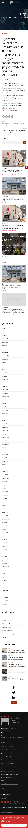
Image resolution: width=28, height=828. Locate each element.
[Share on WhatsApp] (12, 116)
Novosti (5, 34)
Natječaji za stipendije (7, 630)
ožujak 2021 (5, 549)
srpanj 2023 (5, 454)
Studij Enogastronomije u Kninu (16, 672)
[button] (2, 821)
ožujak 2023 (5, 468)
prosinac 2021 (5, 519)
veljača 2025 (5, 389)
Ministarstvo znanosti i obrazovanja (8, 771)
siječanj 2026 (5, 352)
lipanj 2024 (4, 417)
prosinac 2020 (5, 560)
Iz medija (4, 620)
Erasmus (4, 617)
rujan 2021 (4, 529)
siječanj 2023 (5, 474)
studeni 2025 (5, 359)
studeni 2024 (5, 400)
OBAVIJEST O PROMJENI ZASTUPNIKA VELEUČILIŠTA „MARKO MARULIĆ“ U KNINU (16, 679)
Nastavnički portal (4, 786)
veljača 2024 (5, 430)
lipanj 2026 (4, 335)
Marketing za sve (10, 812)
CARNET (2, 780)
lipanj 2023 (4, 457)
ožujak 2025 (5, 386)
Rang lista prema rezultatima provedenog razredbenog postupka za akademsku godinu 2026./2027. (16, 658)
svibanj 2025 (5, 379)
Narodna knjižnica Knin (5, 783)
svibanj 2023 (5, 461)
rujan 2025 (4, 366)
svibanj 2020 (5, 583)
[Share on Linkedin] (9, 116)
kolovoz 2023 (5, 451)
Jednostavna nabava (7, 623)
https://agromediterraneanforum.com (11, 110)
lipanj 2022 (4, 498)
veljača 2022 (5, 512)
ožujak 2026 (5, 345)
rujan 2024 (4, 406)
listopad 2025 (5, 362)
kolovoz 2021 (5, 532)
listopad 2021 (5, 526)
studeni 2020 (5, 563)
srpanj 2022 (5, 495)
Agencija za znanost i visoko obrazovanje (9, 774)
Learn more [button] (23, 819)
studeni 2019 (5, 600)
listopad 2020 (5, 566)
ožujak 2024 (5, 427)
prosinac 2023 (5, 437)
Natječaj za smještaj (6, 174)
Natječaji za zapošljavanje (8, 314)
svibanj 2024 (5, 420)
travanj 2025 (5, 383)
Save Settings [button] (14, 825)
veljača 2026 (5, 349)
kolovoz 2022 (5, 492)
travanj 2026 (5, 342)
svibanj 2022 (5, 502)
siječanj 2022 (5, 515)
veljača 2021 (5, 553)
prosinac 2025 (5, 355)
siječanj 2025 (5, 393)
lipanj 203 (4, 604)
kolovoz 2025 (5, 369)
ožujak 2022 (5, 509)
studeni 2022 (5, 481)
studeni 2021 (5, 522)
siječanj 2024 (5, 434)
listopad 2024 (5, 403)
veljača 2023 (5, 471)
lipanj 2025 (4, 376)
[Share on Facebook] (3, 116)
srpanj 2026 (5, 332)
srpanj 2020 (5, 577)
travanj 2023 (5, 464)
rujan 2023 (4, 447)
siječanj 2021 (5, 556)
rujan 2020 (4, 570)
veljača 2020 (5, 594)
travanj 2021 (5, 546)
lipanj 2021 (4, 539)
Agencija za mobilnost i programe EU (8, 777)
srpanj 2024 (5, 413)
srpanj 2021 (5, 536)
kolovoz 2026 (5, 328)
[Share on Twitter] (6, 116)
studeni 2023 (5, 441)
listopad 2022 (5, 485)
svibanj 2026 (5, 338)
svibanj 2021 (5, 543)
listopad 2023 (5, 444)
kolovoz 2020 (5, 573)
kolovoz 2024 (5, 410)
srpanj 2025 (5, 372)
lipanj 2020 (4, 580)
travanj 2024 (5, 424)
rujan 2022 (4, 488)
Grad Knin (3, 788)
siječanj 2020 (5, 597)
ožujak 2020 (5, 590)
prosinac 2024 (5, 396)
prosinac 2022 (5, 478)
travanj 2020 (5, 587)
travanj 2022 (5, 505)
